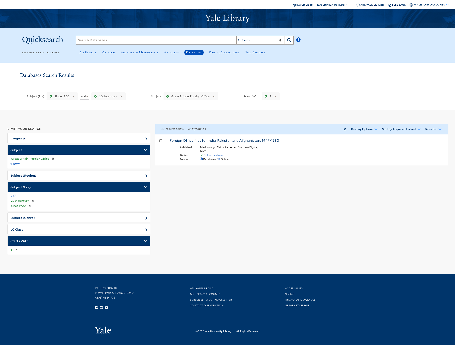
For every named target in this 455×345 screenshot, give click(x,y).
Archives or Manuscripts (139, 52)
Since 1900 (62, 96)
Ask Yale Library (372, 4)
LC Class (16, 229)
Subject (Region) (23, 175)
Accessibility (294, 288)
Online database (213, 155)
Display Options (362, 129)
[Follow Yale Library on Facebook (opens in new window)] (96, 307)
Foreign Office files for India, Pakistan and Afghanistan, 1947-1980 (224, 140)
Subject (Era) (20, 187)
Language (17, 138)
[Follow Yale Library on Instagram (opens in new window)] (101, 307)
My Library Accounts (205, 294)
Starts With (19, 241)
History (14, 163)
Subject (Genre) (22, 217)
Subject (16, 150)
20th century (108, 96)
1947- (13, 195)
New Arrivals (255, 52)
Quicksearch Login (334, 4)
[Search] (289, 40)
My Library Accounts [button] (429, 4)
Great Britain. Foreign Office (190, 96)
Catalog (108, 52)
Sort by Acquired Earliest (399, 129)
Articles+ (171, 52)
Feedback (399, 4)
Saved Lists (304, 4)
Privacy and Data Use (300, 299)
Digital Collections (224, 52)
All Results (87, 52)
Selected (431, 129)
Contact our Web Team (207, 305)
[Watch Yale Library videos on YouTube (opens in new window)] (106, 307)
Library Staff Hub (297, 305)
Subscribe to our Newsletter (211, 299)
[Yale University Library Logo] (227, 19)
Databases (194, 52)
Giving (289, 294)
